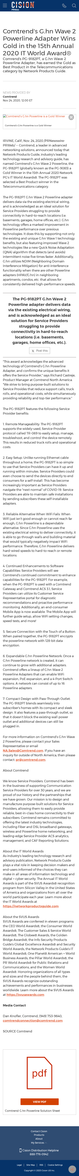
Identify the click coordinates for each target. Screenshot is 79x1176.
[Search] (74, 5)
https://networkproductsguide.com (31, 906)
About (39, 1138)
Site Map (30, 1165)
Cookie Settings (55, 1165)
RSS (41, 1165)
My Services (38, 1142)
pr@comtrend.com (30, 760)
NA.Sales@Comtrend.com (23, 750)
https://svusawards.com (25, 995)
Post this (42, 350)
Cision (45, 1170)
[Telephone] (64, 5)
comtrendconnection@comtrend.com (33, 1020)
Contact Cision (39, 1131)
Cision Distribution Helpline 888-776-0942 (40, 1152)
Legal (19, 1165)
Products (39, 1134)
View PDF (39, 1102)
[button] (39, 116)
